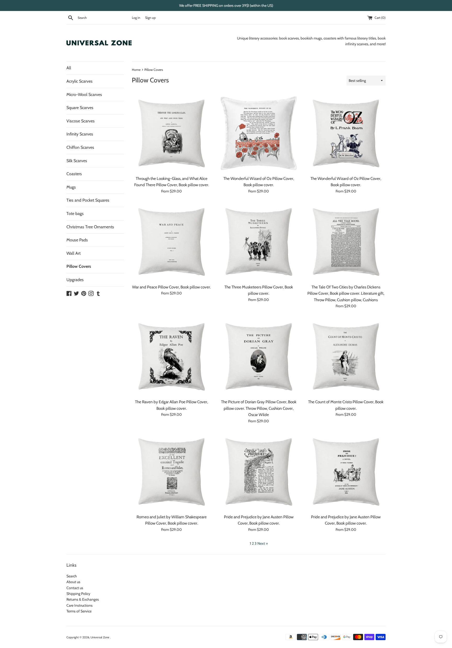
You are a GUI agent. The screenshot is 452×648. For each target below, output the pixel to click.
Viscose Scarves (80, 120)
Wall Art (73, 253)
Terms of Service (79, 611)
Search (71, 576)
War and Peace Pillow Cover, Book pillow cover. (171, 287)
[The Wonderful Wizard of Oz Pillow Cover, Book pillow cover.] (258, 133)
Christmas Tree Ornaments (90, 226)
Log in (136, 18)
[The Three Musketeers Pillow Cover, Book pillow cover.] (258, 241)
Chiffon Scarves (80, 147)
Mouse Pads (77, 239)
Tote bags (75, 213)
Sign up (150, 18)
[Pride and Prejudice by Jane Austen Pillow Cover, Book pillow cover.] (258, 471)
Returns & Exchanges (82, 599)
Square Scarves (79, 107)
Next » (262, 543)
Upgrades (75, 279)
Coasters (74, 173)
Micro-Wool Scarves (84, 94)
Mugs (71, 187)
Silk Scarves (76, 160)
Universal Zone (100, 637)
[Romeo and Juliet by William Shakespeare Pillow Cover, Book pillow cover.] (171, 471)
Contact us (74, 588)
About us (73, 581)
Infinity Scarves (79, 134)
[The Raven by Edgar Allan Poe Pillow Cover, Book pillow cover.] (171, 356)
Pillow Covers (78, 266)
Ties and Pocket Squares (87, 200)
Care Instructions (79, 605)
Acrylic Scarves (79, 81)
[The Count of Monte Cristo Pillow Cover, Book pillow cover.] (346, 356)
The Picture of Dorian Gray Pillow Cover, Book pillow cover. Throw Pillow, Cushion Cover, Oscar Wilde (258, 408)
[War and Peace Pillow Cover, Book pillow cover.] (171, 241)
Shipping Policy (78, 593)
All (68, 67)
